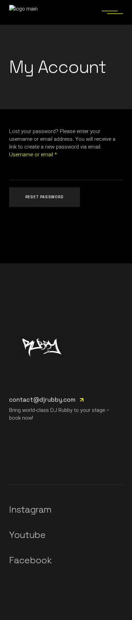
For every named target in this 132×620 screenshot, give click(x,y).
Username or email (43, 154)
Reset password (44, 196)
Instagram (30, 509)
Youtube (27, 535)
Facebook (30, 560)
